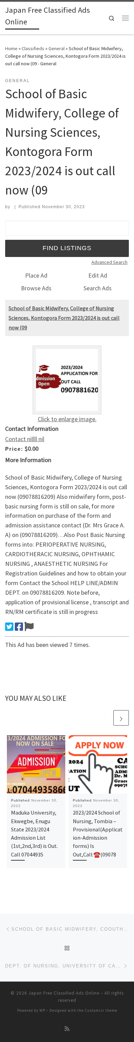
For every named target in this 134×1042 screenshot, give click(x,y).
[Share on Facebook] (19, 626)
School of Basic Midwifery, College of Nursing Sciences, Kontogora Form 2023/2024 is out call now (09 (64, 318)
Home (11, 48)
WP (42, 1010)
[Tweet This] (9, 626)
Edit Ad (97, 275)
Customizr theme (101, 1010)
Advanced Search (109, 262)
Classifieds (33, 48)
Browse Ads (36, 288)
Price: (14, 449)
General (56, 48)
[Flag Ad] (29, 626)
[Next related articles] (121, 718)
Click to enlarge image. (67, 419)
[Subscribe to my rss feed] (67, 1028)
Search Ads (97, 288)
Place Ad (36, 275)
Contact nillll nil (24, 439)
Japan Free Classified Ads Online (64, 993)
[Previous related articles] (104, 718)
